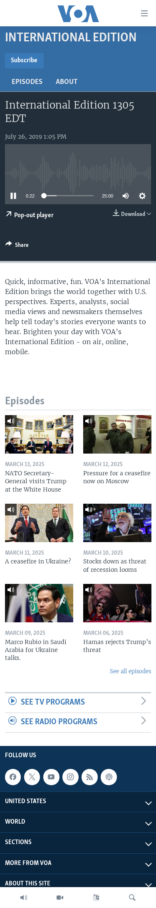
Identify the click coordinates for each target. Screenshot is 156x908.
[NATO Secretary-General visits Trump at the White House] (39, 434)
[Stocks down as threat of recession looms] (117, 523)
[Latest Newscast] (23, 897)
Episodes (27, 82)
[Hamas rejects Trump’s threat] (117, 603)
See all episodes (130, 671)
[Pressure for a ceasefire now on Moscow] (117, 434)
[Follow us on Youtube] (51, 777)
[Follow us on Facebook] (13, 777)
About (67, 82)
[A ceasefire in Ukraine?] (39, 523)
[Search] (132, 897)
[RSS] (89, 777)
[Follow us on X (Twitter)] (32, 777)
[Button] (17, 246)
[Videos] (59, 897)
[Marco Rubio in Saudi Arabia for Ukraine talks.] (39, 603)
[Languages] (96, 897)
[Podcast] (108, 777)
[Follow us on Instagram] (70, 777)
